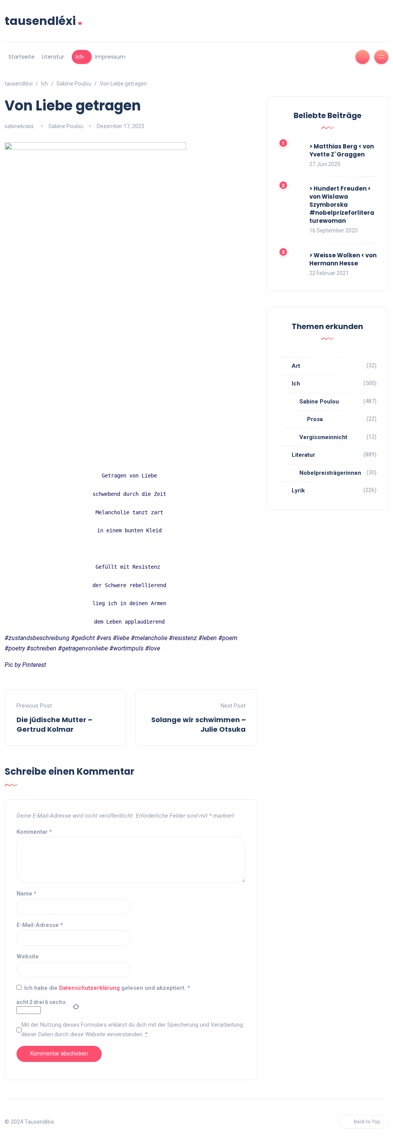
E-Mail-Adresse (40, 925)
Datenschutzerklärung (90, 987)
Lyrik (298, 490)
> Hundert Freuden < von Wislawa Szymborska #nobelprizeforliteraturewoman (341, 204)
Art (296, 365)
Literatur (53, 57)
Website (28, 956)
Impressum (110, 57)
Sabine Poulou (65, 126)
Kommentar (34, 831)
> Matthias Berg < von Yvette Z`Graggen (341, 150)
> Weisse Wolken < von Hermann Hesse (342, 259)
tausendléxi (44, 21)
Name (26, 893)
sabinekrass (19, 126)
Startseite (21, 57)
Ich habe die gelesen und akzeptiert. (107, 987)
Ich (80, 57)
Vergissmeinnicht (323, 437)
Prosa (315, 419)
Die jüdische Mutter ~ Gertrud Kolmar (54, 724)
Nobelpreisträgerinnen (330, 472)
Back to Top (367, 1121)
